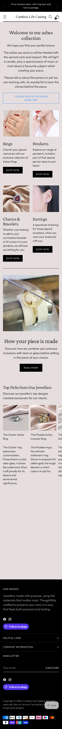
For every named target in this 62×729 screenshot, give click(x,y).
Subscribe (52, 667)
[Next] (57, 6)
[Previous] (5, 6)
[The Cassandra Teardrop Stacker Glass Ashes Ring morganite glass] (16, 123)
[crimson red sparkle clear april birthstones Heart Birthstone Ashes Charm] (16, 198)
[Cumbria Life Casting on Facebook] (5, 620)
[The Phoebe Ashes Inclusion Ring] (43, 418)
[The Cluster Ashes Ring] (16, 418)
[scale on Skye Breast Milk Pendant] (46, 123)
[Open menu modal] (4, 16)
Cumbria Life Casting (34, 700)
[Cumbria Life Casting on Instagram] (10, 620)
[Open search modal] (50, 16)
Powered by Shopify (13, 707)
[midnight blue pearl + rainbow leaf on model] (46, 198)
